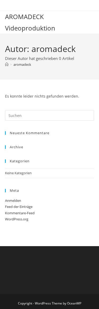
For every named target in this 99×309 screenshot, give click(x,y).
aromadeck (22, 64)
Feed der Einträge (18, 206)
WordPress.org (16, 219)
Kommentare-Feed (20, 213)
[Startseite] (6, 64)
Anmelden (13, 200)
